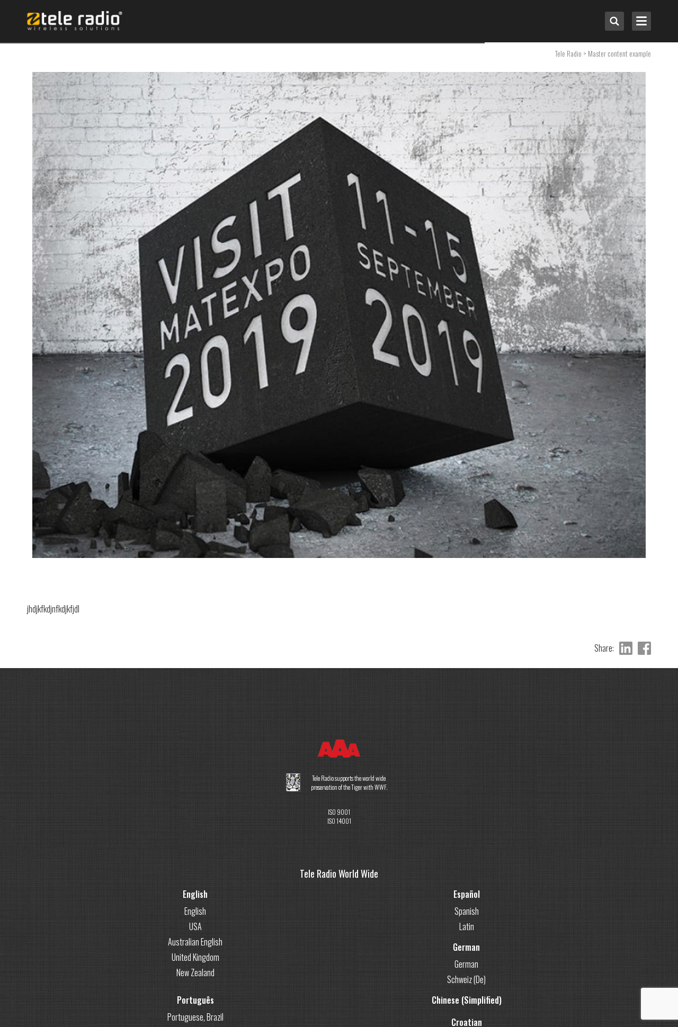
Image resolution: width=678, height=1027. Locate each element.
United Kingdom (195, 957)
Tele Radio (568, 53)
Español (466, 894)
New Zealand (195, 972)
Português (195, 1000)
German (466, 947)
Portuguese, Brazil (195, 1017)
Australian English (195, 941)
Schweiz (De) (466, 979)
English (195, 894)
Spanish (466, 911)
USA (195, 926)
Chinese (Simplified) (467, 1000)
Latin (466, 926)
